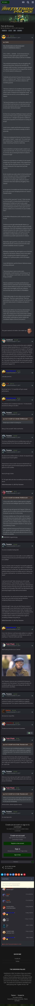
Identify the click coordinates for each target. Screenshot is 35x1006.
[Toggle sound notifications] (32, 879)
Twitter (17, 961)
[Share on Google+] (7, 874)
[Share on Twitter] (2, 874)
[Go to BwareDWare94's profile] (4, 372)
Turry (7, 919)
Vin (3, 28)
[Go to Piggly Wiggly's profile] (4, 645)
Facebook (17, 958)
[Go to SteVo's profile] (4, 711)
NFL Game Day (20, 28)
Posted (13, 37)
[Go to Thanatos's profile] (4, 413)
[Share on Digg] (10, 874)
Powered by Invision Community (15, 999)
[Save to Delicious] (13, 874)
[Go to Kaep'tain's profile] (4, 492)
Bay (7, 925)
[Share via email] (21, 874)
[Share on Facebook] (5, 874)
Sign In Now (17, 855)
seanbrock (9, 340)
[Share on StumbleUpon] (19, 874)
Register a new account (17, 843)
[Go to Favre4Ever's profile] (4, 724)
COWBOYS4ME (10, 931)
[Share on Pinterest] (24, 874)
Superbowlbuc (10, 906)
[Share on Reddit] (16, 874)
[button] (29, 18)
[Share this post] (32, 37)
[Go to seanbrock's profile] (4, 341)
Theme (13, 995)
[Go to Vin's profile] (4, 37)
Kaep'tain (9, 491)
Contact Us (21, 995)
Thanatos (9, 412)
